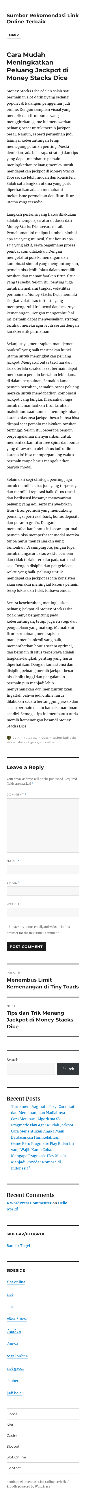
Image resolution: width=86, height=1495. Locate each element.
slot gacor (31, 742)
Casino (13, 1436)
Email (13, 882)
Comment (17, 794)
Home (12, 1414)
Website (14, 904)
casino (57, 737)
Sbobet (13, 1446)
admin (17, 737)
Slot (10, 1425)
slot (20, 742)
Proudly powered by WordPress (28, 1486)
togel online (17, 1356)
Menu (14, 34)
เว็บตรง (12, 1343)
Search (13, 1060)
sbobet (12, 742)
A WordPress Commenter (29, 1203)
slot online (46, 742)
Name (13, 861)
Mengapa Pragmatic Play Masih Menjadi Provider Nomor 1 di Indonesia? (38, 1162)
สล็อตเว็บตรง (17, 1319)
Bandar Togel (18, 1245)
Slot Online (16, 1457)
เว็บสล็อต (14, 1331)
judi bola (69, 737)
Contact (14, 1468)
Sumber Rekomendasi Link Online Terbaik (43, 18)
